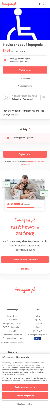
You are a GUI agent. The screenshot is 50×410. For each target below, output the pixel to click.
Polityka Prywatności (12, 323)
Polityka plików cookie (12, 338)
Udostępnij (25, 78)
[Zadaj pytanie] (43, 97)
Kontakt (12, 330)
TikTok (37, 296)
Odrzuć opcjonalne (25, 395)
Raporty (37, 319)
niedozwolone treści (36, 161)
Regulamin (12, 319)
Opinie (37, 316)
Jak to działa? (25, 268)
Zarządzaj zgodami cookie (12, 342)
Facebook (5, 296)
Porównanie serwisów (12, 334)
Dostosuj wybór (25, 403)
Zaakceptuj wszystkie (25, 387)
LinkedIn (29, 296)
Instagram (21, 296)
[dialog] (25, 382)
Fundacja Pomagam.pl (37, 334)
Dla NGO (37, 330)
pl (40, 4)
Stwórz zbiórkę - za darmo (25, 259)
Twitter (13, 296)
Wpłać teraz (25, 69)
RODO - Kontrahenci (12, 327)
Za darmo (37, 323)
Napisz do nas (25, 164)
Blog (38, 327)
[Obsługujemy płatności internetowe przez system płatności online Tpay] (37, 338)
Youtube (45, 296)
